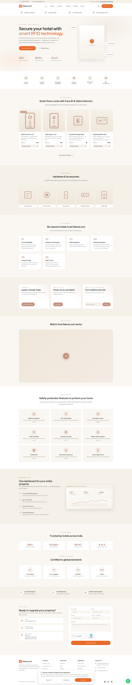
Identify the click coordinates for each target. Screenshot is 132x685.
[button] (66, 356)
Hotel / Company (96, 615)
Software (75, 6)
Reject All (48, 680)
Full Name (74, 609)
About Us (52, 6)
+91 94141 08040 (25, 1)
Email (92, 609)
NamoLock (24, 681)
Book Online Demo (28, 304)
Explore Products (26, 48)
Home (46, 6)
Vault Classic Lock (46, 666)
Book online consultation (106, 1)
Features (68, 6)
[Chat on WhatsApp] (128, 681)
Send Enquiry (90, 643)
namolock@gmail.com (39, 1)
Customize (66, 680)
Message (73, 621)
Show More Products (65, 155)
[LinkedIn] (105, 681)
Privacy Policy (80, 663)
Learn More (58, 304)
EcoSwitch (45, 668)
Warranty (79, 668)
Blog (61, 666)
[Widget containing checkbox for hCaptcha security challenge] (82, 636)
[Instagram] (108, 681)
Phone (72, 615)
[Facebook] (111, 681)
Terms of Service (81, 666)
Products (59, 6)
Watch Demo (45, 48)
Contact (82, 6)
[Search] (98, 6)
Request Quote (26, 146)
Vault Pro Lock (45, 663)
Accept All (83, 680)
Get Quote (106, 6)
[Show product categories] (63, 6)
